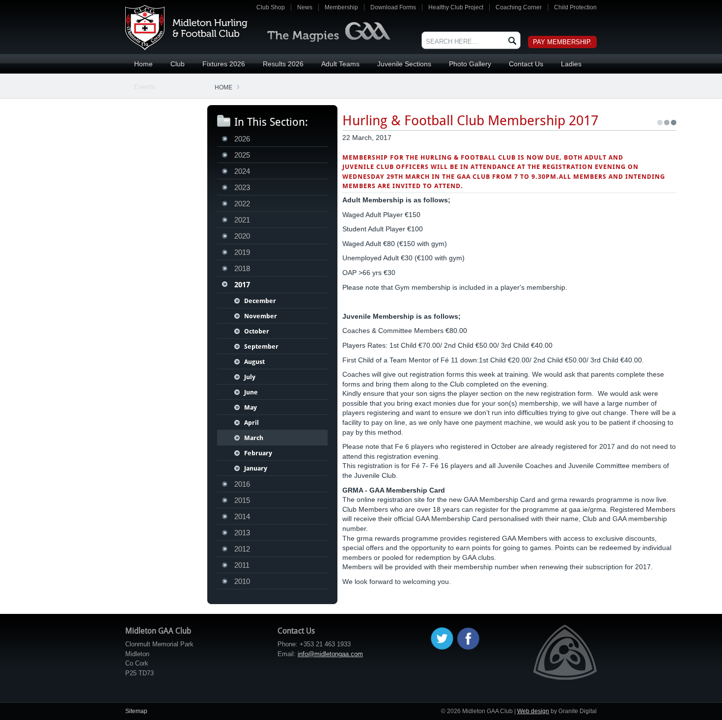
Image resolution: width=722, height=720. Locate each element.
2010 (242, 581)
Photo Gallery (470, 64)
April (251, 422)
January (255, 468)
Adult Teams (340, 64)
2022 (242, 203)
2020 (242, 236)
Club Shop (270, 7)
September (261, 346)
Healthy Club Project (455, 7)
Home (143, 64)
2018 (242, 268)
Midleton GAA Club (186, 27)
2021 (242, 220)
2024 (242, 171)
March (253, 438)
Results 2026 (283, 64)
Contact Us (526, 64)
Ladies (571, 64)
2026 (242, 139)
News (304, 7)
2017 (242, 284)
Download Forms (393, 7)
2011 (242, 565)
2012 (242, 549)
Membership (341, 7)
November (260, 316)
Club (177, 64)
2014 (242, 516)
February (258, 453)
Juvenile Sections (404, 64)
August (254, 361)
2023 (242, 187)
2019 (242, 252)
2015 (242, 500)
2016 (242, 484)
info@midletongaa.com (330, 654)
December (260, 301)
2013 (242, 532)
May (250, 407)
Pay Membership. (562, 42)
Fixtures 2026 (223, 64)
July (249, 377)
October (256, 331)
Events (144, 86)
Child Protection (575, 7)
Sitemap (136, 711)
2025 (242, 155)
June (251, 392)
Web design (533, 711)
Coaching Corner (519, 7)
